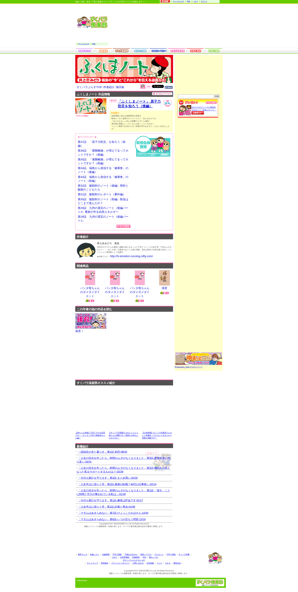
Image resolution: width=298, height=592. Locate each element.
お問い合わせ (138, 563)
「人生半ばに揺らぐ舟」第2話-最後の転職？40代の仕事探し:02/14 (117, 484)
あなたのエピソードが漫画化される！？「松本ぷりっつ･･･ (204, 108)
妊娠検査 (136, 557)
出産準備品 (124, 557)
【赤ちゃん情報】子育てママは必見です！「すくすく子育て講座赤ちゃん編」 (90, 435)
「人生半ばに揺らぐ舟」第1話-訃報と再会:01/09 (106, 506)
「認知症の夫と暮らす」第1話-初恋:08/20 (102, 451)
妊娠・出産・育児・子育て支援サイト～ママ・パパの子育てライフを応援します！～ (110, 2)
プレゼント (159, 554)
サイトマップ (92, 563)
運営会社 (177, 563)
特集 (188, 1)
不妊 (144, 557)
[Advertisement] (166, 26)
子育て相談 (171, 554)
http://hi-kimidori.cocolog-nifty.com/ (131, 256)
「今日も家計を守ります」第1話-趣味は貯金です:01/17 (110, 500)
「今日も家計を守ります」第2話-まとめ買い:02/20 (108, 477)
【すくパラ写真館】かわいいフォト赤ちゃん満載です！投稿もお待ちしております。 (123, 435)
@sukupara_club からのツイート (189, 367)
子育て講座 (117, 554)
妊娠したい (94, 554)
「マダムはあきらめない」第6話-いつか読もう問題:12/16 (112, 519)
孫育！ (79, 331)
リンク (159, 563)
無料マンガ (82, 554)
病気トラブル (145, 554)
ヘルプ (195, 1)
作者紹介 (109, 87)
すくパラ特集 (184, 554)
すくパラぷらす (178, 1)
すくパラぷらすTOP (89, 87)
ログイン (204, 1)
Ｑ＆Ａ (168, 563)
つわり (114, 557)
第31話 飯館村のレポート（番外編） (102, 194)
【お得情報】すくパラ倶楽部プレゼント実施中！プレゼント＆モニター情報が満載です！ (157, 435)
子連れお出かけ (131, 554)
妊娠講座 (106, 554)
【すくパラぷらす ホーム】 (133, 560)
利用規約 (104, 563)
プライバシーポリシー (120, 563)
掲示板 (120, 87)
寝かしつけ (153, 557)
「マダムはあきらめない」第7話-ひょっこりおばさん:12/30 (113, 513)
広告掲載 (150, 563)
